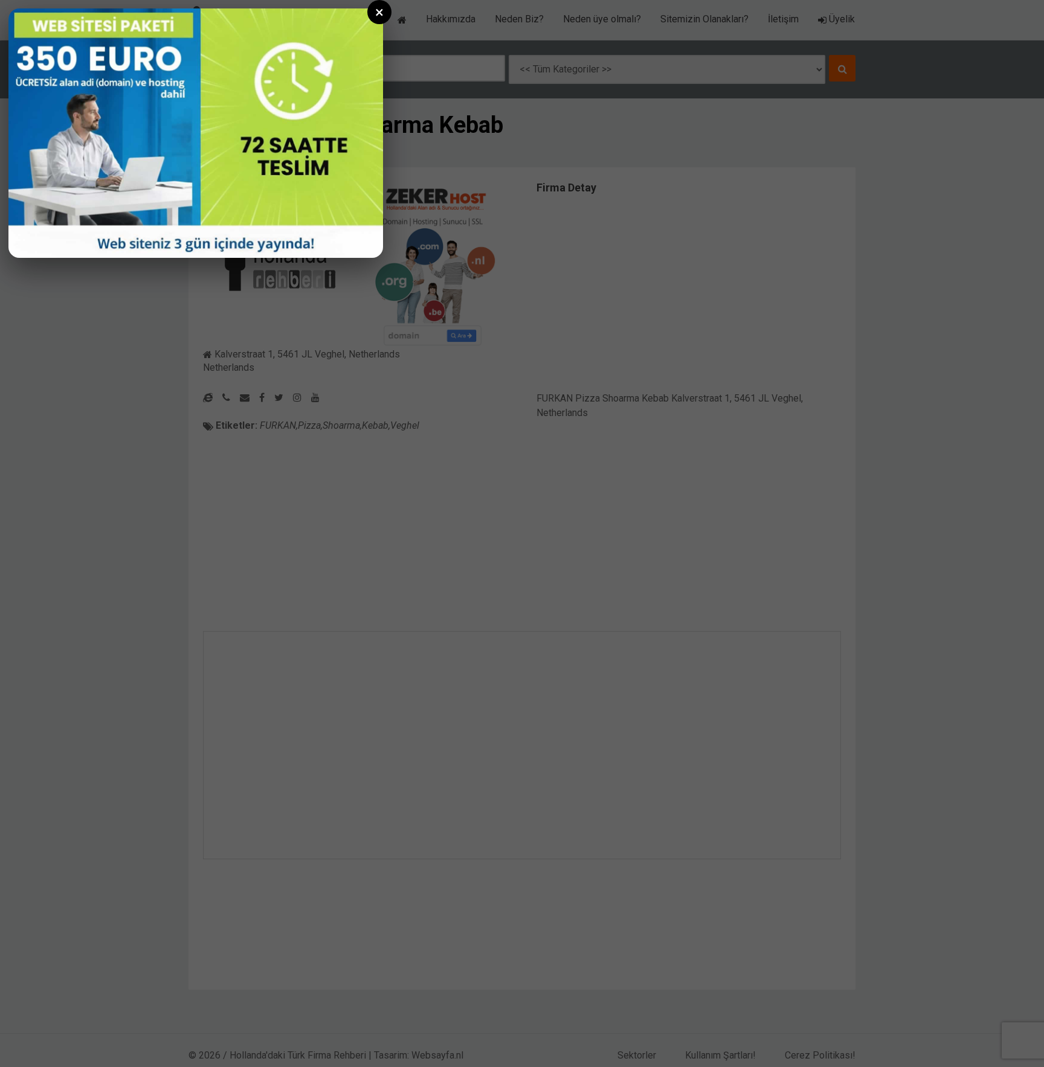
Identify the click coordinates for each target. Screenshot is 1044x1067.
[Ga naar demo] (195, 133)
